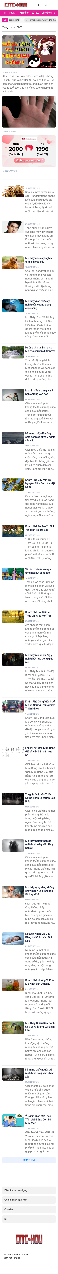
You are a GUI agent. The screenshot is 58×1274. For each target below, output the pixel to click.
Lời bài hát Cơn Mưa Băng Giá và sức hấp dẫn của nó (40, 751)
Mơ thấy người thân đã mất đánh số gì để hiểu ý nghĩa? (39, 844)
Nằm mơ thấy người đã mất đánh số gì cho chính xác (39, 1073)
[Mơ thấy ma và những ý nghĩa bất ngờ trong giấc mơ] (13, 659)
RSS (6, 1219)
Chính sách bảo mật (15, 1199)
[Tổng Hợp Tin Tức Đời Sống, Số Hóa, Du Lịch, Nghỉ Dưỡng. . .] (16, 5)
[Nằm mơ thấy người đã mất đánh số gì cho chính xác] (13, 1074)
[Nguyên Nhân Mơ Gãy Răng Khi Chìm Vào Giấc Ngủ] (13, 938)
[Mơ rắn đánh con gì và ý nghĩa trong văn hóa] (13, 395)
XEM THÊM (29, 1160)
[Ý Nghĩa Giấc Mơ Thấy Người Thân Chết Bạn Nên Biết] (13, 799)
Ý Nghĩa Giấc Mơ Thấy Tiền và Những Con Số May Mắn (38, 1120)
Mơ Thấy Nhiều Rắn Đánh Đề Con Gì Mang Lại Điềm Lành (40, 1027)
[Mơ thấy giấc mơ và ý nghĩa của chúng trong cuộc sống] (13, 305)
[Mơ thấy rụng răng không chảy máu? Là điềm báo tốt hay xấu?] (13, 892)
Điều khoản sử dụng (15, 1190)
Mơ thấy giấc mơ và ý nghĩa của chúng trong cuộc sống (38, 305)
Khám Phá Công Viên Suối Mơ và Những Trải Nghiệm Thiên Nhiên (40, 705)
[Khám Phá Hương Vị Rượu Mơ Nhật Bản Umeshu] (13, 985)
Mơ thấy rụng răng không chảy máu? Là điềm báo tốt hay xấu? (39, 891)
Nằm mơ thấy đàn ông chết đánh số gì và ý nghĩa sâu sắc (40, 437)
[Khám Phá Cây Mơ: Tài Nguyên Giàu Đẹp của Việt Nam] (13, 484)
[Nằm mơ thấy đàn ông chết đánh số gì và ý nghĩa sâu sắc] (13, 438)
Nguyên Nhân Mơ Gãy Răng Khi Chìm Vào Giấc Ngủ (39, 937)
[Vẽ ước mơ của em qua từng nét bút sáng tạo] (13, 574)
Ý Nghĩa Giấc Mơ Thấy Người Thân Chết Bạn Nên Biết (40, 798)
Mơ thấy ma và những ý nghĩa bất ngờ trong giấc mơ (39, 659)
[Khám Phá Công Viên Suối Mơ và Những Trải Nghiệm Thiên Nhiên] (13, 706)
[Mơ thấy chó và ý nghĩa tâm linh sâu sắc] (13, 262)
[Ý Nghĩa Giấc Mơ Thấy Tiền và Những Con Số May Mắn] (13, 1120)
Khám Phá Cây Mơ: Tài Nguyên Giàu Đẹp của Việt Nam (40, 483)
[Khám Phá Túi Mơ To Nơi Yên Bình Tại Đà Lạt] (13, 531)
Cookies (8, 1209)
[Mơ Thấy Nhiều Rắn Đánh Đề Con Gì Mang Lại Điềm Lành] (13, 1027)
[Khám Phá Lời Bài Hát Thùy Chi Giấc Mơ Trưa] (13, 617)
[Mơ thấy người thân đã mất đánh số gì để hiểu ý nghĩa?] (13, 845)
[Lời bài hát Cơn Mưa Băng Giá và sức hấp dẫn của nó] (13, 752)
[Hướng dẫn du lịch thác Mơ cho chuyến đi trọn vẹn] (13, 352)
